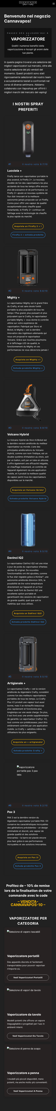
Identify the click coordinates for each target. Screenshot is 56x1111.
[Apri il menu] (53, 4)
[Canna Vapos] (28, 3)
